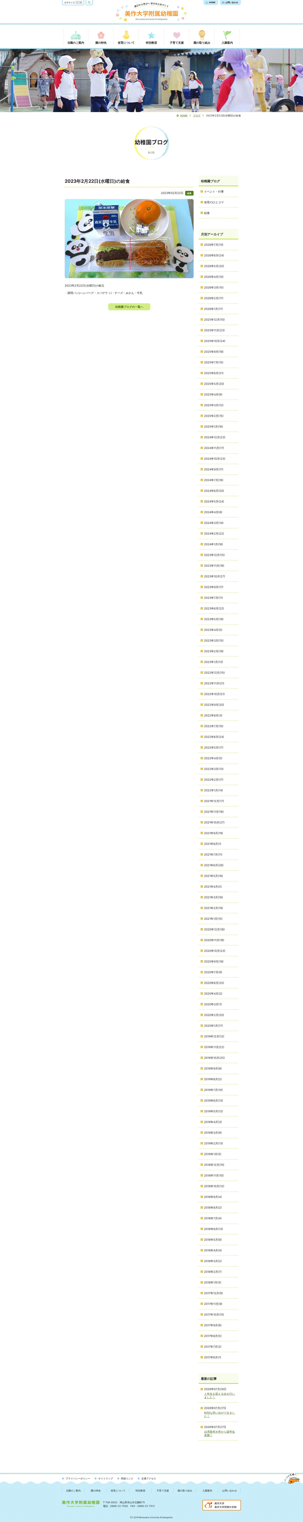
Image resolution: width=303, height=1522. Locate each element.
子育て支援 (163, 1490)
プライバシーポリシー (78, 1478)
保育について (118, 1490)
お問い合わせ (229, 1490)
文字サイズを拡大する (80, 2)
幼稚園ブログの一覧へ (129, 307)
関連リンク (127, 1478)
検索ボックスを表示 (92, 2)
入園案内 (207, 1490)
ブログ (196, 115)
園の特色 (96, 1490)
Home (183, 115)
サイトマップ (105, 1478)
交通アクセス (148, 1478)
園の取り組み (185, 1490)
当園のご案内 (73, 1490)
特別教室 (140, 1490)
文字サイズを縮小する (77, 2)
